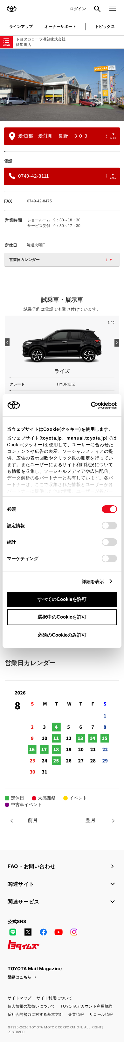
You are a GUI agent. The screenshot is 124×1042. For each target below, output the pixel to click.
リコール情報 (101, 1014)
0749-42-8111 (33, 176)
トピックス (105, 26)
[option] (62, 85)
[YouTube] (58, 932)
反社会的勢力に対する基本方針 (35, 1014)
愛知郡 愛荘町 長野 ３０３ (53, 136)
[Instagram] (74, 932)
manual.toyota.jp (86, 438)
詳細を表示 (93, 581)
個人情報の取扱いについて (31, 1006)
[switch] (109, 525)
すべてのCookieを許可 (62, 599)
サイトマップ (19, 998)
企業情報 (76, 1014)
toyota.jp (51, 438)
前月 (33, 820)
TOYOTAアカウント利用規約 (86, 1006)
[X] (28, 932)
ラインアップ (21, 26)
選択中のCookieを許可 (62, 617)
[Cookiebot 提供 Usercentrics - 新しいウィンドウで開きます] (89, 405)
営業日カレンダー (24, 259)
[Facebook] (43, 932)
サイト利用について (54, 998)
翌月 (91, 820)
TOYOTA (11, 9)
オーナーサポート (60, 26)
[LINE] (13, 932)
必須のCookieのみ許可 (62, 635)
